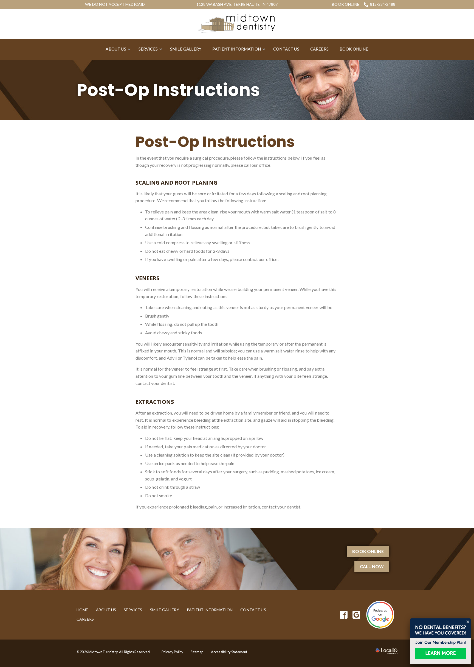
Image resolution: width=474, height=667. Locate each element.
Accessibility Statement (229, 652)
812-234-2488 (382, 4)
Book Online (345, 4)
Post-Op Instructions (168, 90)
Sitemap (197, 652)
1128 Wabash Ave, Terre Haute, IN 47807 (237, 4)
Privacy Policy (172, 652)
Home (82, 609)
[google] (356, 615)
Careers (85, 619)
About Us (106, 609)
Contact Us (253, 609)
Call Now (372, 566)
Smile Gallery (164, 609)
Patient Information (210, 609)
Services (133, 609)
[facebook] (344, 615)
